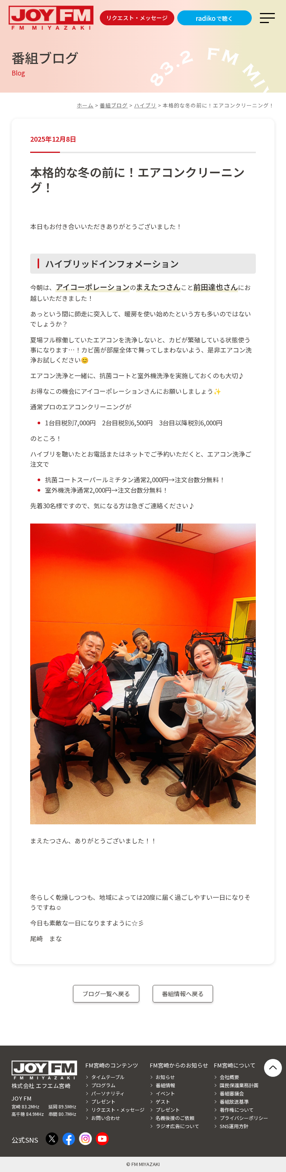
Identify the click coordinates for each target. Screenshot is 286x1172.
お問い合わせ (105, 1117)
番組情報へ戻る (183, 993)
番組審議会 (232, 1093)
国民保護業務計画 (239, 1085)
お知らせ (165, 1077)
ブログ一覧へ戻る (106, 993)
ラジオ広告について (177, 1126)
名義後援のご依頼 (175, 1117)
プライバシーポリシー (244, 1117)
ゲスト (163, 1101)
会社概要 (229, 1077)
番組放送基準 (234, 1101)
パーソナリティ (108, 1093)
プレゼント (103, 1101)
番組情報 (165, 1085)
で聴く (214, 18)
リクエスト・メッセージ (137, 18)
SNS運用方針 (234, 1126)
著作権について (237, 1109)
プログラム (103, 1085)
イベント (165, 1093)
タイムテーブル (108, 1077)
